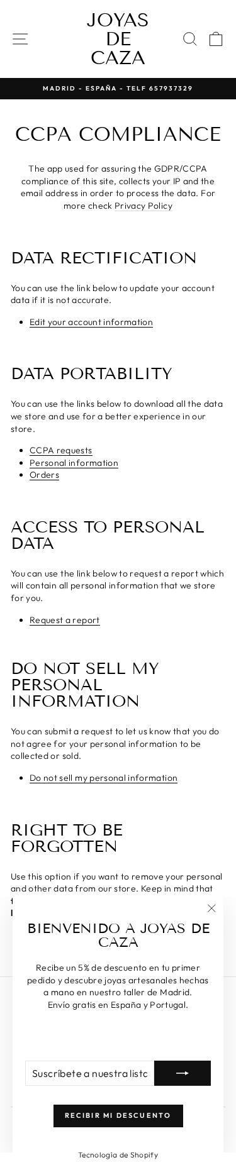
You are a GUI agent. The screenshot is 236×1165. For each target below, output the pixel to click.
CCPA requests (61, 450)
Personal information (74, 463)
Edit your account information (91, 322)
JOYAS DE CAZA (118, 39)
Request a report (65, 620)
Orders (44, 475)
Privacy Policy (143, 205)
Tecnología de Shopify (118, 1154)
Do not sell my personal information (103, 778)
